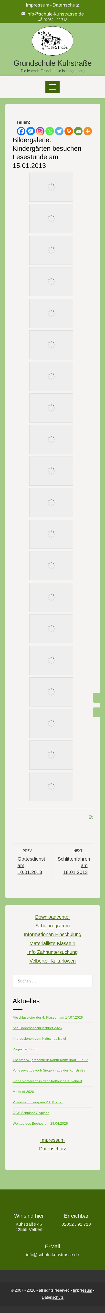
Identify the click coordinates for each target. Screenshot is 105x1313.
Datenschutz (65, 5)
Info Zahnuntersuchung (52, 952)
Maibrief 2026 (23, 1092)
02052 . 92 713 (55, 20)
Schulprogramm (52, 925)
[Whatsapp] (49, 131)
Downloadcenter (52, 917)
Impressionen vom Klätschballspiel (39, 1038)
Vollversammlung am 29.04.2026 (38, 1102)
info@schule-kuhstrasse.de (55, 14)
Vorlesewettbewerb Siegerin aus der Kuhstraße (49, 1070)
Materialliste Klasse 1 (52, 943)
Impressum (37, 5)
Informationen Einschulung (52, 934)
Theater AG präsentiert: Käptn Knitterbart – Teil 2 (50, 1060)
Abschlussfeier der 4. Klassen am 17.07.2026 (48, 1017)
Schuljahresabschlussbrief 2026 (37, 1028)
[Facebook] (21, 131)
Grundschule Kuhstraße (52, 63)
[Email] (78, 131)
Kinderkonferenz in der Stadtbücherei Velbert (47, 1081)
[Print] (68, 131)
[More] (88, 131)
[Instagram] (40, 131)
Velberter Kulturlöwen (53, 961)
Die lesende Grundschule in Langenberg (52, 71)
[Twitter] (59, 131)
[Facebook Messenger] (30, 131)
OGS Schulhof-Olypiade (31, 1113)
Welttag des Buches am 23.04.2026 (40, 1123)
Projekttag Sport (25, 1049)
